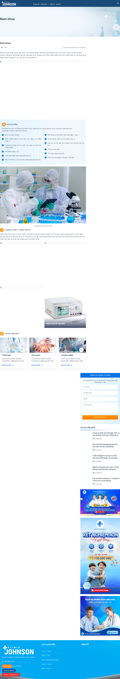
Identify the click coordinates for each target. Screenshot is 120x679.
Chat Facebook (9, 670)
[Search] (118, 3)
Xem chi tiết (6, 365)
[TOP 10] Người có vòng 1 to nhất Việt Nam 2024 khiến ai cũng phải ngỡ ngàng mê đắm (105, 458)
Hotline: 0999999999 (11, 675)
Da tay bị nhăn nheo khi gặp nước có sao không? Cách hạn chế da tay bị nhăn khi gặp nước (106, 435)
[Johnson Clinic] (15, 3)
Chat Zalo (7, 666)
